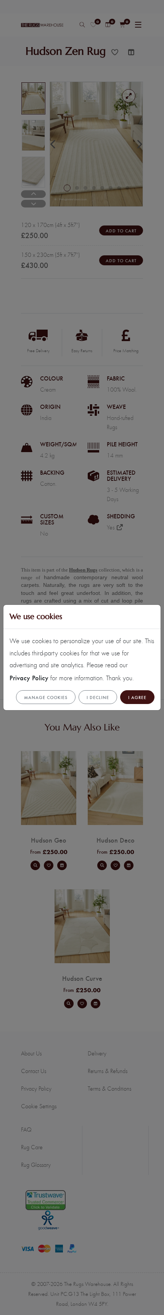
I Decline (98, 697)
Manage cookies (46, 697)
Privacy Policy (29, 677)
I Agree (137, 697)
